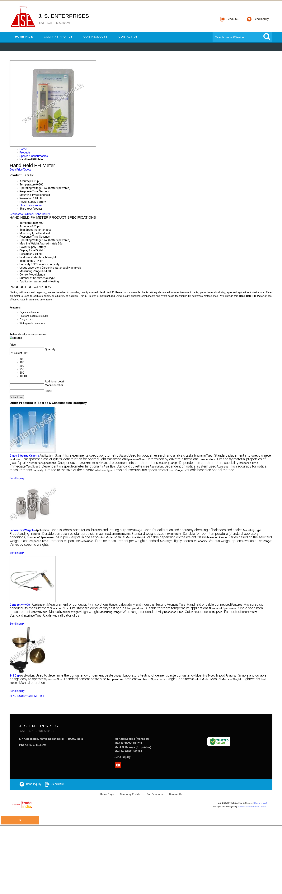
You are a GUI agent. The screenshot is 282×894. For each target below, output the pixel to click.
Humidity (25, 264)
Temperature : (168, 608)
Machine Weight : (165, 537)
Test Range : (201, 470)
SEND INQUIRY (18, 695)
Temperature (28, 222)
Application (26, 281)
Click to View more (31, 205)
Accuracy (25, 226)
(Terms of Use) (260, 803)
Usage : (156, 455)
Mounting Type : (233, 455)
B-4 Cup (15, 675)
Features (25, 257)
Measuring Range (30, 271)
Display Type (27, 250)
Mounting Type (29, 233)
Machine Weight (29, 243)
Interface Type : (131, 470)
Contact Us (128, 36)
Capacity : (63, 470)
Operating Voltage (31, 240)
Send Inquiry (42, 214)
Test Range (26, 260)
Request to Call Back (22, 214)
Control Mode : (119, 462)
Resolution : (183, 466)
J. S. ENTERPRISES (63, 19)
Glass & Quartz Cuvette (24, 455)
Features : (68, 459)
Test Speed (26, 229)
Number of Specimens (33, 278)
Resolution (26, 253)
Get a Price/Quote (20, 169)
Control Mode (28, 274)
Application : (79, 455)
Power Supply (28, 247)
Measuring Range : (197, 462)
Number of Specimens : (55, 462)
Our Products (95, 36)
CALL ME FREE (36, 695)
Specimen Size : (162, 459)
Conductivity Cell (20, 604)
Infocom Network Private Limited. (252, 806)
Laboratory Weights (22, 530)
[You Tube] (118, 767)
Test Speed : (64, 466)
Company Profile (58, 36)
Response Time (29, 236)
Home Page (24, 36)
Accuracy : (177, 541)
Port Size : (126, 466)
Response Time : (54, 541)
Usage (23, 267)
